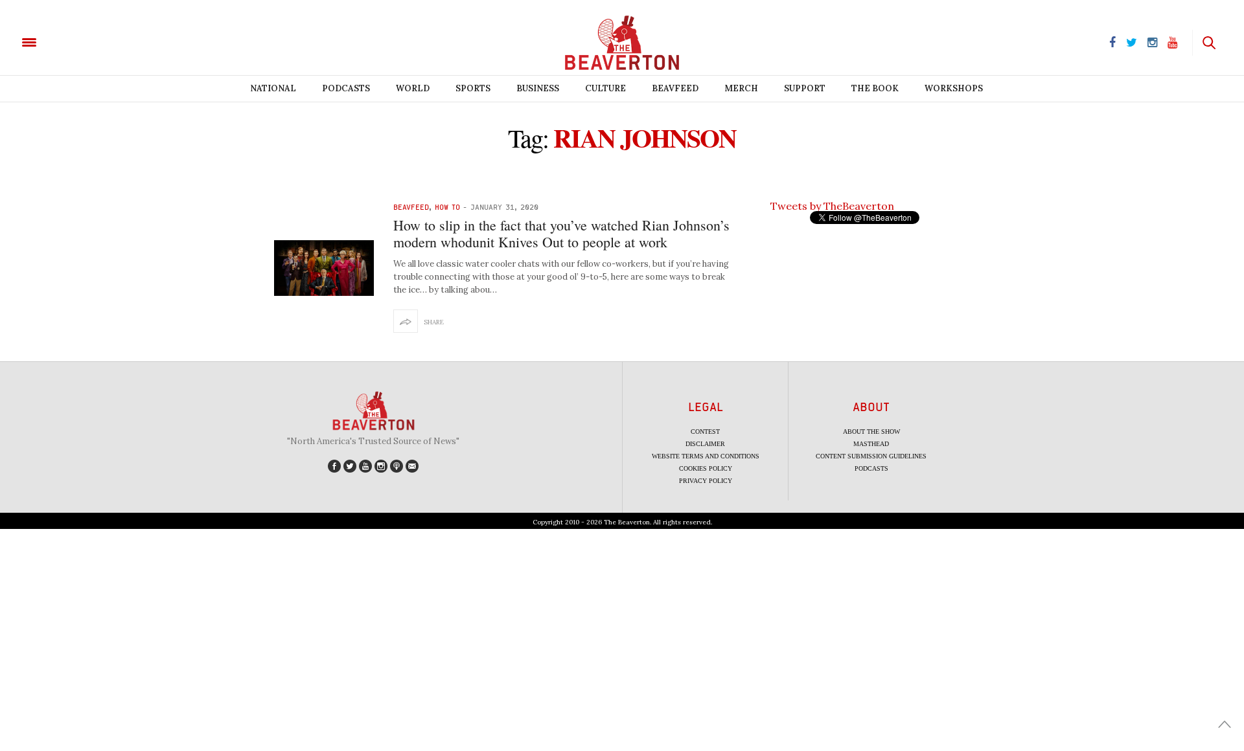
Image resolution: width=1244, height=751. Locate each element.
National (273, 88)
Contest (705, 431)
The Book (875, 88)
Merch (741, 88)
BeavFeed (675, 88)
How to (447, 207)
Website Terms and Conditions (705, 456)
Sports (472, 88)
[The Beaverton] (72, 41)
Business (537, 88)
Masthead (871, 443)
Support (804, 88)
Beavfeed (411, 207)
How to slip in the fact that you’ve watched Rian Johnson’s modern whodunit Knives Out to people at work (561, 233)
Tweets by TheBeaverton (832, 205)
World (413, 88)
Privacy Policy (705, 480)
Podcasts (346, 88)
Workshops (954, 88)
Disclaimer (705, 443)
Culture (605, 88)
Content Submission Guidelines (871, 456)
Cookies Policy (705, 468)
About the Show (871, 431)
